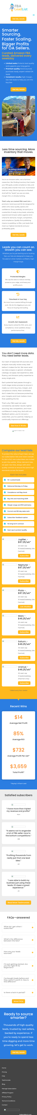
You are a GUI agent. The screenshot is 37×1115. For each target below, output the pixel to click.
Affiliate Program (7, 1093)
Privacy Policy (6, 1097)
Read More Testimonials (18, 902)
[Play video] (2, 157)
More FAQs (18, 1001)
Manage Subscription (9, 1088)
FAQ (3, 1076)
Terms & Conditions (8, 1101)
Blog (3, 1084)
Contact (4, 1105)
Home (4, 1068)
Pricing (4, 1072)
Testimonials (6, 1080)
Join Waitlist (25, 606)
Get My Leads (18, 19)
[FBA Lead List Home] (18, 12)
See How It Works (18, 425)
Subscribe (24, 555)
